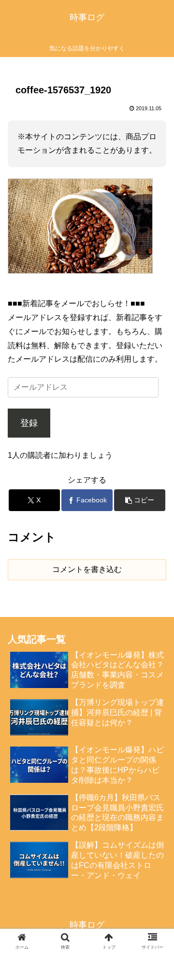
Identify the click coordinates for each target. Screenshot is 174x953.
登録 (29, 423)
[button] (140, 500)
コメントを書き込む (87, 569)
